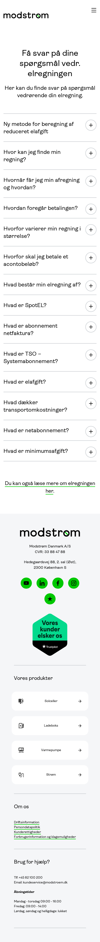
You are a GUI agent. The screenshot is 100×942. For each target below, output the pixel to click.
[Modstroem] (26, 15)
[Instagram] (73, 583)
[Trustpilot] (50, 598)
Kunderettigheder (27, 832)
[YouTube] (26, 583)
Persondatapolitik (27, 827)
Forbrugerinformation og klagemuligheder (45, 837)
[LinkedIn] (42, 583)
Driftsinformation (26, 822)
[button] (93, 9)
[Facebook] (57, 583)
